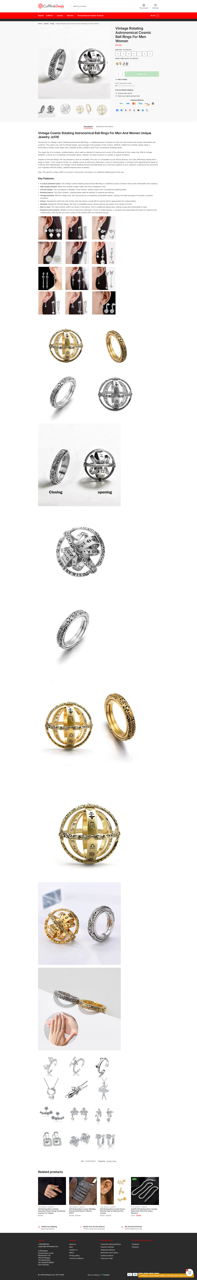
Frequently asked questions (111, 1244)
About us (72, 1244)
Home (40, 23)
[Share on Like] (117, 110)
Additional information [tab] (104, 126)
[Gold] (118, 63)
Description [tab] (88, 126)
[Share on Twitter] (126, 110)
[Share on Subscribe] (143, 110)
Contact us (73, 1250)
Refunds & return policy (109, 1253)
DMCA (71, 1253)
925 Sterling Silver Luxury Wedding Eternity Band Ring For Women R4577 (82, 1211)
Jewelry (46, 23)
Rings (52, 23)
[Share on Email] (138, 110)
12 (128, 54)
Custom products (107, 1256)
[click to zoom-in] (74, 62)
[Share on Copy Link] (147, 110)
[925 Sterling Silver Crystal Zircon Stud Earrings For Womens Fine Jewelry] (114, 1191)
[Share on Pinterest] (130, 110)
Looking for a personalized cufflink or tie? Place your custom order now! (166, 1275)
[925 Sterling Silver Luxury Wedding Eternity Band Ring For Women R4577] (83, 1191)
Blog (71, 1247)
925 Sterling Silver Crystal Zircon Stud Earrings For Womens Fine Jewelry (112, 1211)
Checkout (155, 8)
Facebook (135, 1244)
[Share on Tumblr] (134, 110)
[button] (107, 62)
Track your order (107, 1258)
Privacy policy (74, 1256)
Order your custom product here (129, 96)
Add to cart (141, 74)
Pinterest (135, 1247)
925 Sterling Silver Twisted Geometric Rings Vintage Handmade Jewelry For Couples (51, 1211)
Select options (52, 1220)
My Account (144, 8)
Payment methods (107, 1247)
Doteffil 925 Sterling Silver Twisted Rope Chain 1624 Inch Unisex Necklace (144, 1211)
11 (123, 54)
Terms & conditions (76, 1258)
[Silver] (125, 63)
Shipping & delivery (108, 1250)
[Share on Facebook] (121, 110)
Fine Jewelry (42, 1207)
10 (118, 54)
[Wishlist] (62, 1180)
